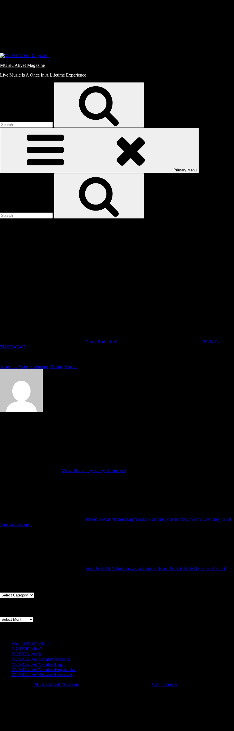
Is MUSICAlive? (26, 648)
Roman (71, 366)
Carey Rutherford (101, 341)
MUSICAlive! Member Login (38, 664)
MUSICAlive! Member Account (40, 659)
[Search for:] (27, 124)
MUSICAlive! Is (26, 654)
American (9, 366)
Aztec (24, 366)
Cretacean (39, 366)
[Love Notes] (54, 45)
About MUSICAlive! (30, 643)
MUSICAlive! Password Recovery (42, 674)
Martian (56, 366)
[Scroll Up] (43, 728)
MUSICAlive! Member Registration (43, 669)
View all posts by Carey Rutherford (94, 470)
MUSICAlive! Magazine (22, 65)
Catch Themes (165, 684)
